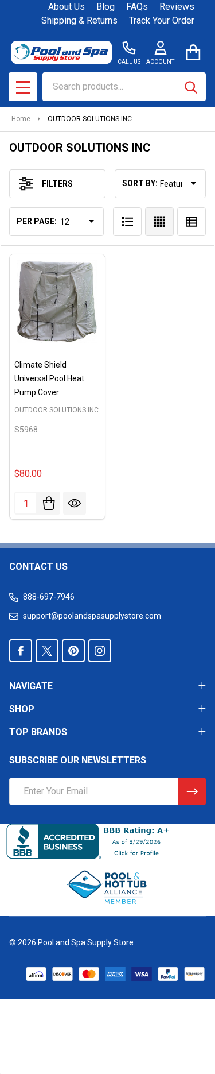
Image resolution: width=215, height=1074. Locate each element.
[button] (107, 887)
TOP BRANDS (38, 732)
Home (20, 119)
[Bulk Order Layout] (191, 221)
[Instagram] (99, 650)
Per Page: (37, 221)
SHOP (21, 709)
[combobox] (124, 86)
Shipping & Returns (79, 20)
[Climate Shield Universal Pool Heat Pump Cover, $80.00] (57, 302)
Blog (105, 6)
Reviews (176, 6)
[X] (47, 650)
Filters (57, 183)
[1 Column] (127, 221)
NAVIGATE (31, 686)
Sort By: (140, 183)
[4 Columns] (159, 221)
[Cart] (193, 52)
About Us (66, 6)
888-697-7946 (49, 596)
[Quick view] (74, 503)
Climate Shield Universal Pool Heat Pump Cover (49, 378)
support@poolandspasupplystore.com (92, 615)
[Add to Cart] (48, 503)
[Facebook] (20, 650)
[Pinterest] (73, 650)
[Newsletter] (192, 791)
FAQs (137, 6)
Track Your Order (161, 20)
